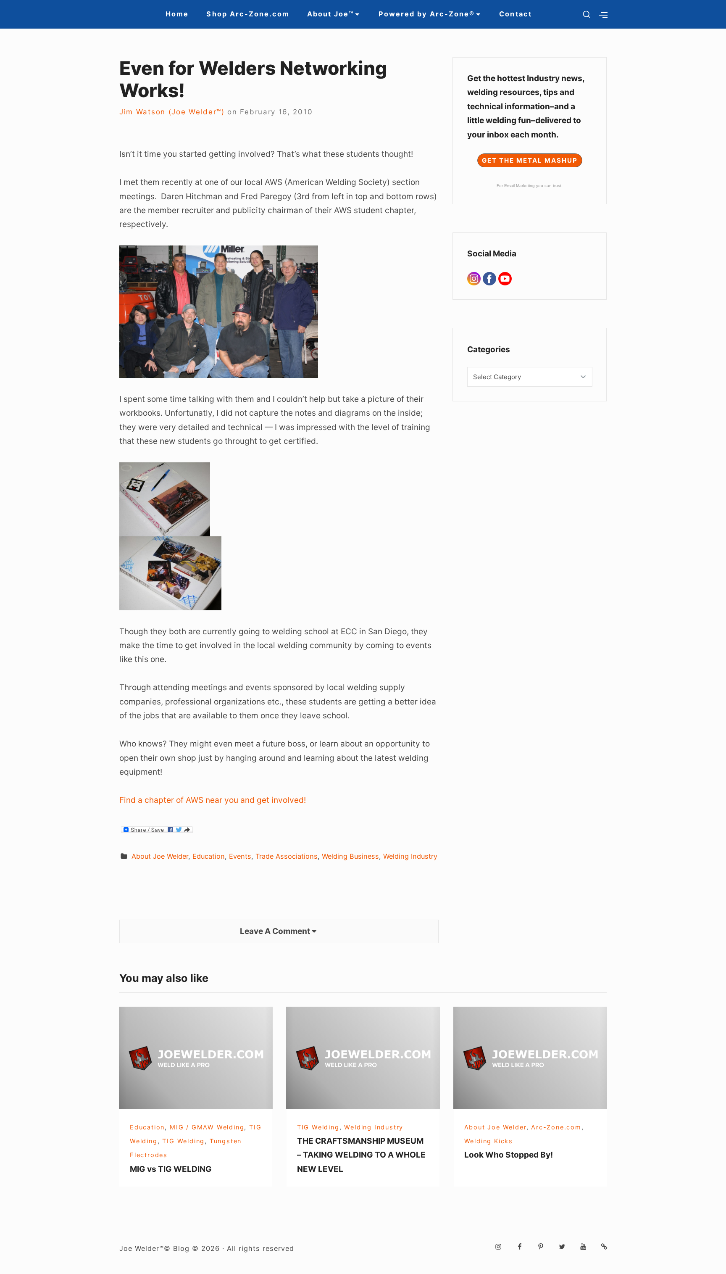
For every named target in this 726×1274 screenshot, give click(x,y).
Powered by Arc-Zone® (427, 14)
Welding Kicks (488, 1141)
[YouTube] (505, 278)
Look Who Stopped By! (508, 1155)
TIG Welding (183, 1141)
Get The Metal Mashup (530, 160)
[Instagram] (475, 278)
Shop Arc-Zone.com (247, 14)
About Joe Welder (160, 856)
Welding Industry (410, 856)
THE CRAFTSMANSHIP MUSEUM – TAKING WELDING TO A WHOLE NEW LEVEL (361, 1155)
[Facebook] (490, 278)
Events (240, 856)
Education (208, 856)
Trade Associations (286, 856)
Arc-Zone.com (556, 1127)
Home (177, 14)
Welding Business (350, 856)
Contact (515, 14)
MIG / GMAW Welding (207, 1127)
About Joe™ (330, 14)
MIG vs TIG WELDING (171, 1169)
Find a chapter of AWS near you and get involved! (212, 800)
